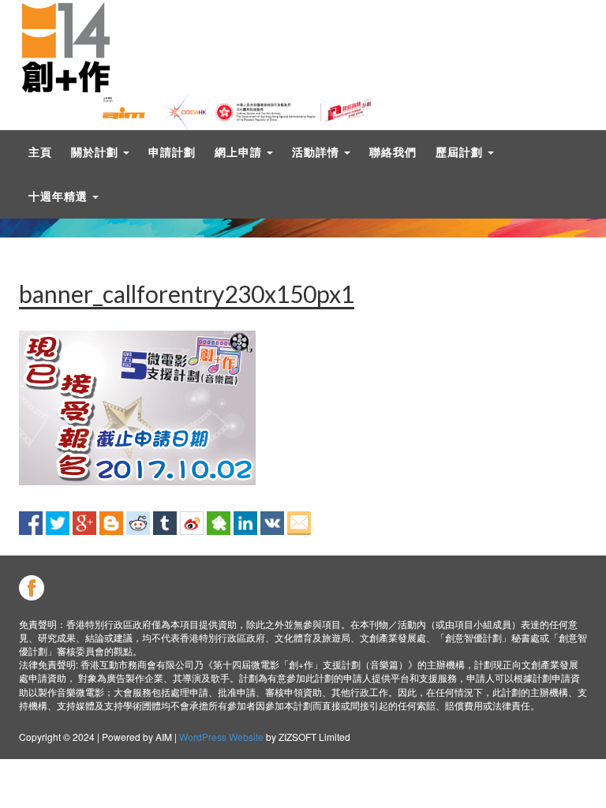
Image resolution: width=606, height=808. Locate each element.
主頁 (40, 152)
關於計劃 (96, 152)
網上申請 (240, 152)
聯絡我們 (393, 152)
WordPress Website (221, 736)
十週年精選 (59, 196)
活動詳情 (317, 152)
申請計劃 (172, 152)
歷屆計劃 (461, 152)
